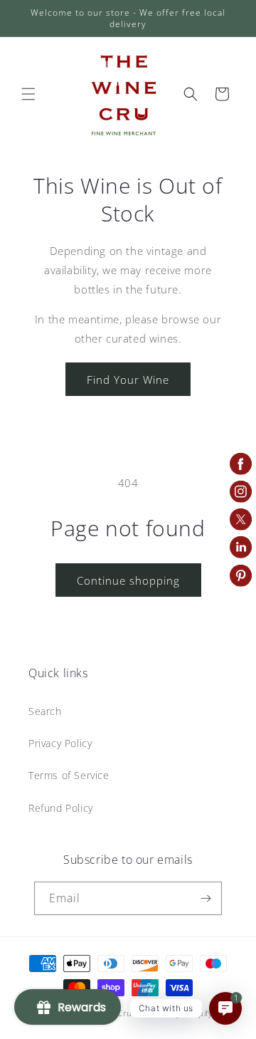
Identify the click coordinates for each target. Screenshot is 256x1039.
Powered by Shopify (173, 1013)
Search (45, 711)
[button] (28, 94)
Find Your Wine (128, 379)
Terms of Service (69, 775)
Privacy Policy (60, 743)
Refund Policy (60, 808)
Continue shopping (128, 580)
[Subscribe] (205, 898)
